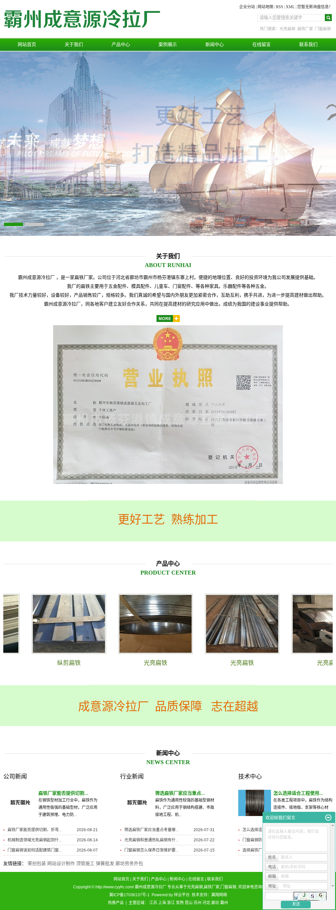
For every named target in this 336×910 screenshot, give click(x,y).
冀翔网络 (219, 895)
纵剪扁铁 (50, 663)
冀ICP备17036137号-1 (129, 895)
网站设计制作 (61, 863)
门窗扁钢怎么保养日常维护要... (151, 850)
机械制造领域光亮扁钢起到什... (35, 840)
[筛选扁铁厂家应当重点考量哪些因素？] (136, 803)
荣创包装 (37, 863)
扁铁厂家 (305, 29)
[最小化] (328, 817)
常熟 (180, 902)
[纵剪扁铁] (49, 624)
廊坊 (215, 902)
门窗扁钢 (323, 29)
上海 (162, 902)
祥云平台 (182, 895)
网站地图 (265, 7)
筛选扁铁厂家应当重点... (180, 793)
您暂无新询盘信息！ (315, 7)
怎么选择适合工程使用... (298, 793)
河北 (206, 902)
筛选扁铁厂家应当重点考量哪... (151, 830)
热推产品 (116, 902)
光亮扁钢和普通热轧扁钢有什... (151, 840)
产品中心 (121, 44)
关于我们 (74, 44)
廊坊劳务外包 (129, 863)
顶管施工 (85, 863)
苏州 (197, 902)
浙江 (171, 902)
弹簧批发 (105, 863)
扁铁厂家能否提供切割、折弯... (35, 830)
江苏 (153, 902)
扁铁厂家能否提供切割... (63, 793)
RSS (279, 7)
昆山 (189, 902)
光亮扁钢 (287, 29)
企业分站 (247, 7)
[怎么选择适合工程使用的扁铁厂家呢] (254, 803)
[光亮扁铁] (136, 624)
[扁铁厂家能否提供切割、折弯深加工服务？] (19, 803)
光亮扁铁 (136, 663)
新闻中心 (214, 44)
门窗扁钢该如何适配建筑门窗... (35, 850)
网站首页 (27, 44)
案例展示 (167, 44)
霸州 (224, 902)
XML (290, 7)
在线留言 (261, 44)
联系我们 (308, 44)
